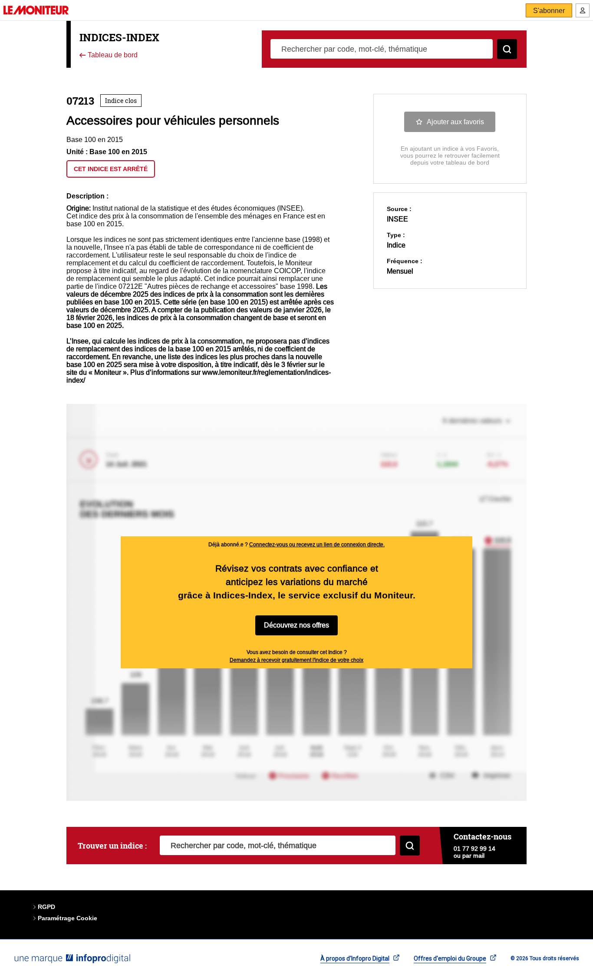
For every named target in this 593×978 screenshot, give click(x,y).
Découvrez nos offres (296, 625)
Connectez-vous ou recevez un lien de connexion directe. (317, 544)
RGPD (46, 906)
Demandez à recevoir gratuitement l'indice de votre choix (296, 660)
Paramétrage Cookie (67, 918)
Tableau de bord (112, 55)
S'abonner (549, 10)
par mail (473, 855)
